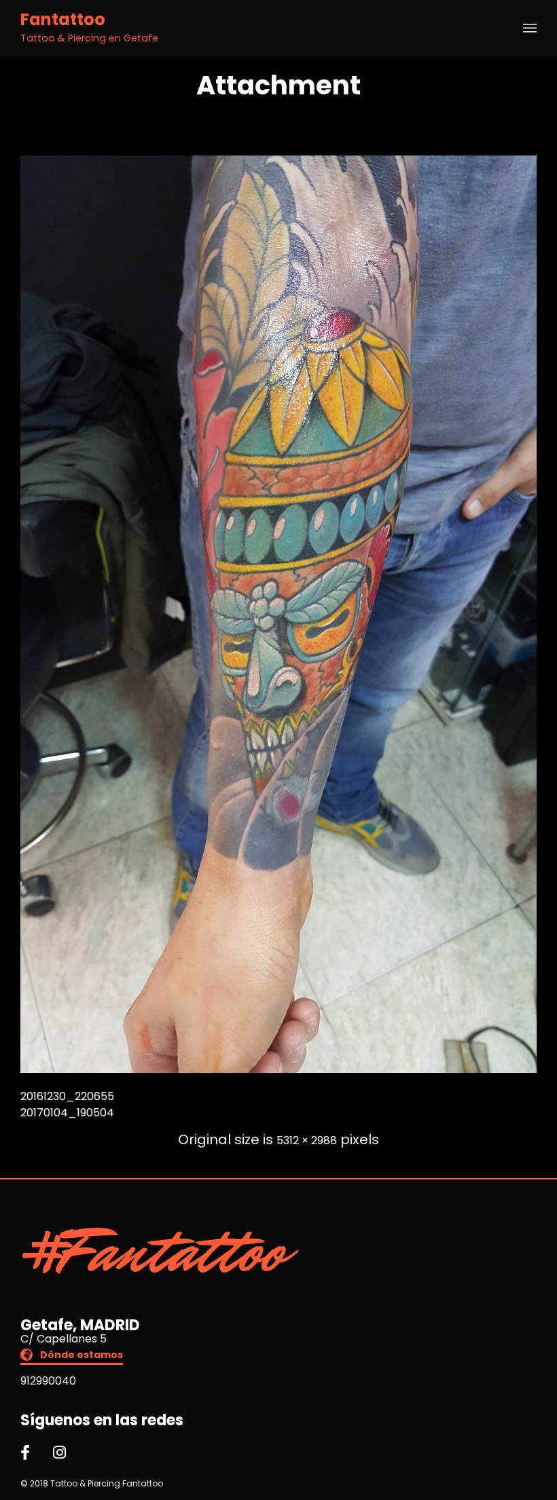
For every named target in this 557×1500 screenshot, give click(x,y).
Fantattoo (62, 20)
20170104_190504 (67, 1112)
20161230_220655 (67, 1096)
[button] (71, 1356)
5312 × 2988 (306, 1140)
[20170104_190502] (278, 1069)
